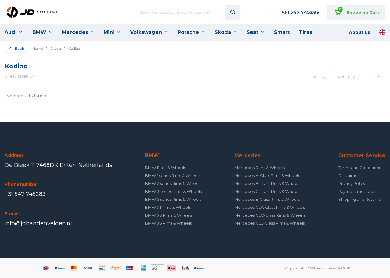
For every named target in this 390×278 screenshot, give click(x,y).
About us (359, 32)
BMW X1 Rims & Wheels (168, 207)
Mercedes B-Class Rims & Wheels (267, 183)
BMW (39, 32)
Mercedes (75, 32)
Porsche (188, 32)
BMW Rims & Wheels (165, 167)
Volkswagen (146, 32)
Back (19, 48)
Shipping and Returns (359, 199)
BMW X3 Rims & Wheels (168, 215)
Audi (11, 32)
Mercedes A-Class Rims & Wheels (267, 175)
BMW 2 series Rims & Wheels (173, 183)
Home (37, 48)
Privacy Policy (351, 183)
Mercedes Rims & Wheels (259, 167)
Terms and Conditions (359, 167)
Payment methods (356, 191)
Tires (305, 32)
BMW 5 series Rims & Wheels (173, 199)
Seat (252, 32)
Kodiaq (74, 48)
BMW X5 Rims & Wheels (168, 223)
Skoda (222, 32)
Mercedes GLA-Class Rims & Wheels (269, 207)
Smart (282, 32)
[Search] (232, 12)
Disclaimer (348, 175)
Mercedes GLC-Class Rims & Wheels (269, 215)
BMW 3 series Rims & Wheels (173, 191)
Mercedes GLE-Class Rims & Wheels (269, 223)
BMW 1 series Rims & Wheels (172, 175)
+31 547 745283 (300, 12)
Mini (109, 32)
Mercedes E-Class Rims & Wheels (267, 199)
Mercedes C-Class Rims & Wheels (267, 191)
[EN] (382, 32)
